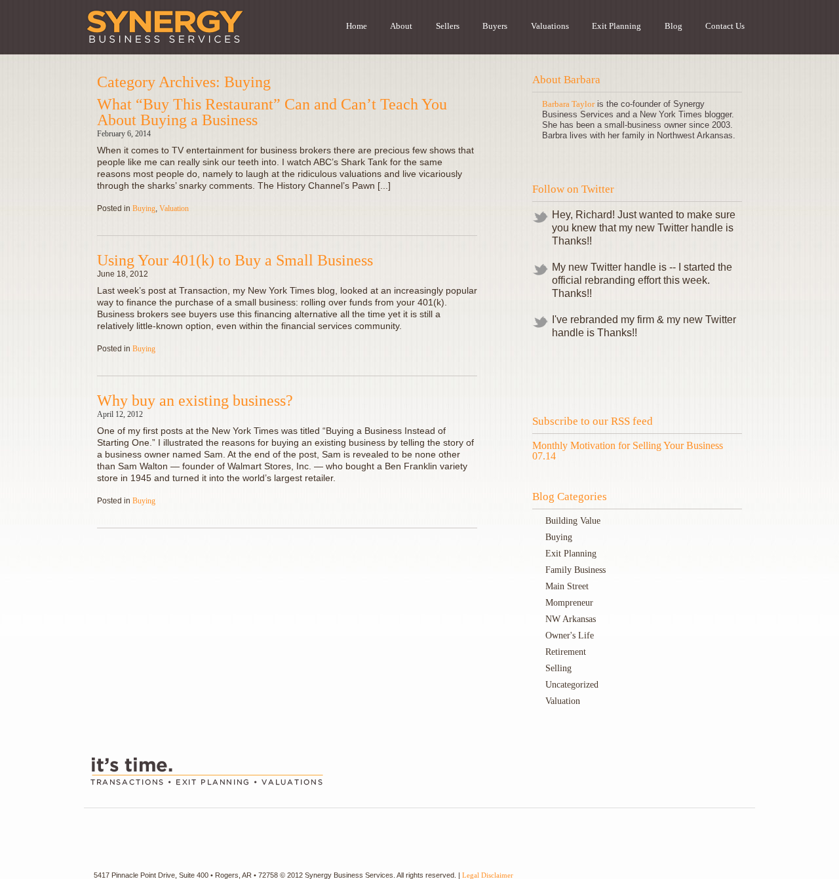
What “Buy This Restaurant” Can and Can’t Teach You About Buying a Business (272, 112)
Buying (143, 208)
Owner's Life (569, 635)
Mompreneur (569, 603)
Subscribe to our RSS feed (592, 421)
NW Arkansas (570, 619)
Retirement (565, 652)
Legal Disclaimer (487, 875)
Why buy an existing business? (195, 400)
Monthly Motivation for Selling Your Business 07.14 (627, 450)
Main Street (567, 586)
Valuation (174, 208)
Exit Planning (570, 553)
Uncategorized (571, 685)
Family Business (575, 570)
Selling (558, 668)
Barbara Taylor (568, 104)
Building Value (572, 521)
